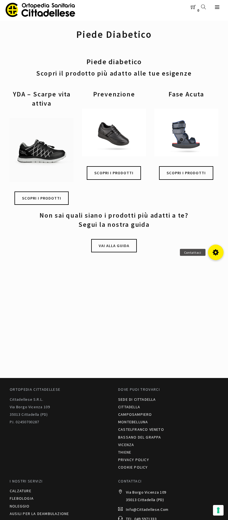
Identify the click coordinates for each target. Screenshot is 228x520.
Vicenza (126, 444)
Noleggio (20, 506)
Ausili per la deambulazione (39, 513)
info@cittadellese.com (147, 509)
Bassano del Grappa (139, 437)
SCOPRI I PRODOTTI (41, 198)
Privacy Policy (133, 459)
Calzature (20, 490)
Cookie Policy (133, 467)
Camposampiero (135, 414)
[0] (193, 7)
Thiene (124, 452)
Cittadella (129, 406)
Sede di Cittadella (137, 399)
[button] (216, 252)
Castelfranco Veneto (141, 429)
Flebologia (22, 498)
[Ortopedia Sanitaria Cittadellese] (40, 10)
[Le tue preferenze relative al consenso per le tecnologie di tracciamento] (218, 510)
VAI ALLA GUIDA (114, 245)
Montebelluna (133, 421)
